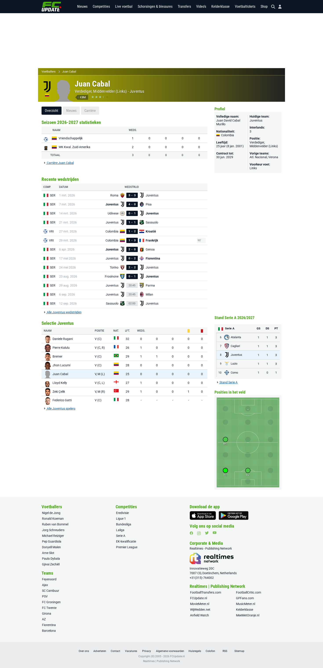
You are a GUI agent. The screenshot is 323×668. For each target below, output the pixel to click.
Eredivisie (122, 513)
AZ (44, 619)
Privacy (146, 651)
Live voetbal (123, 6)
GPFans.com (245, 598)
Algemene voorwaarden (170, 651)
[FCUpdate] (51, 6)
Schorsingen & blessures (155, 6)
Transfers (184, 6)
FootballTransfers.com (205, 592)
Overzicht (51, 111)
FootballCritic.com (248, 592)
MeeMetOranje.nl (247, 615)
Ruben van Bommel (55, 524)
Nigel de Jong (51, 513)
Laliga (120, 530)
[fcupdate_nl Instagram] (199, 533)
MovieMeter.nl (199, 604)
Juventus (137, 91)
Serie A (120, 535)
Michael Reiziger (53, 535)
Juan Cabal (69, 71)
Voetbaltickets (245, 6)
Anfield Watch (199, 615)
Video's (201, 6)
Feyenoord (49, 579)
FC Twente (49, 608)
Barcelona (49, 630)
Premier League (126, 547)
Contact (115, 651)
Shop (264, 6)
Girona (46, 613)
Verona (273, 157)
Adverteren (99, 651)
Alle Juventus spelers (60, 408)
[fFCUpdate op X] (206, 533)
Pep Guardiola (51, 541)
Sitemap (239, 651)
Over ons (84, 651)
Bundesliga (123, 524)
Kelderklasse (220, 6)
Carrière (90, 111)
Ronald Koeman (53, 518)
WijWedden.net (200, 609)
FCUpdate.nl (198, 598)
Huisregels (195, 651)
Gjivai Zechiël (51, 564)
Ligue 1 (121, 518)
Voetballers (49, 71)
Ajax (45, 585)
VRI (51, 231)
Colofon (210, 651)
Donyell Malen (51, 547)
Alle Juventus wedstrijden (64, 312)
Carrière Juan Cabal (60, 163)
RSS (225, 651)
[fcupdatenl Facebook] (191, 533)
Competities (101, 6)
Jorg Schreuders (53, 530)
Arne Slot (48, 553)
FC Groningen (51, 602)
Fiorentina (49, 625)
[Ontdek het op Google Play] (234, 515)
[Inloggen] (278, 7)
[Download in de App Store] (203, 515)
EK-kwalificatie (126, 541)
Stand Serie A (228, 382)
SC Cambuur (50, 590)
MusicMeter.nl (245, 604)
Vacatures (131, 651)
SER (52, 195)
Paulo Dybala (51, 558)
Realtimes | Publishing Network (161, 661)
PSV (45, 596)
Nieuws (82, 6)
